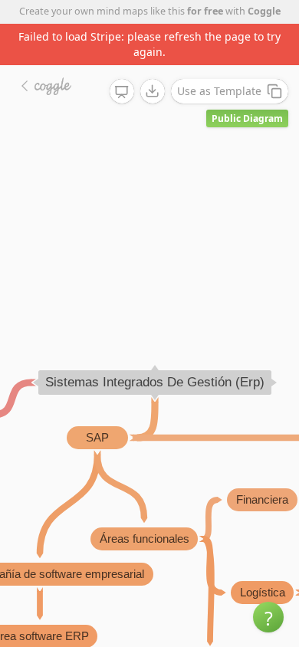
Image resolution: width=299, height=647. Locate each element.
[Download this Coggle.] (152, 91)
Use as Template (219, 91)
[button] (268, 617)
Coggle (264, 11)
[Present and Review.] (122, 92)
